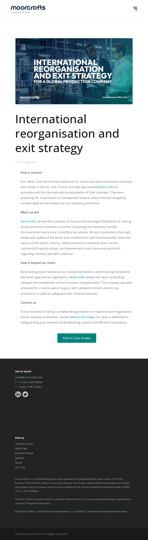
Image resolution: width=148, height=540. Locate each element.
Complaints (78, 511)
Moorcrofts (106, 187)
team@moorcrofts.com (29, 377)
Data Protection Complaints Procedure (107, 511)
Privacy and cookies (25, 511)
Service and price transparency (54, 511)
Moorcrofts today (82, 317)
